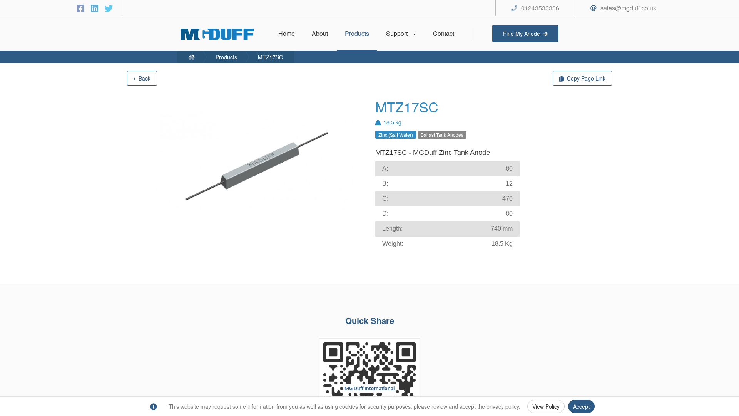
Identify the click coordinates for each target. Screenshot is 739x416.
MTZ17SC (270, 57)
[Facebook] (82, 8)
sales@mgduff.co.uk (628, 7)
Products (226, 57)
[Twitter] (108, 8)
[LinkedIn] (96, 8)
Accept (581, 406)
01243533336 (540, 7)
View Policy (546, 406)
